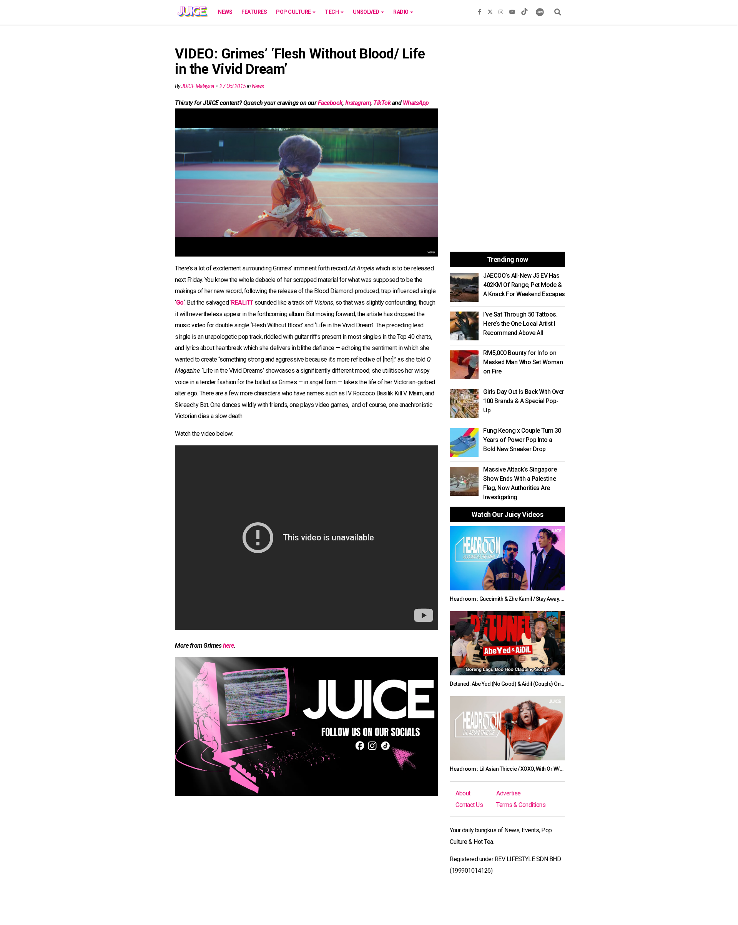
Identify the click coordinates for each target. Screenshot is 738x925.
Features (254, 12)
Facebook (330, 103)
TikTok (382, 103)
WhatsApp (416, 103)
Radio (401, 12)
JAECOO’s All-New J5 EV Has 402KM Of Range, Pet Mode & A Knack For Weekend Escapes (524, 285)
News (225, 12)
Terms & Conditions (520, 804)
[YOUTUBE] (512, 10)
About (462, 793)
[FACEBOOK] (479, 10)
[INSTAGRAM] (501, 10)
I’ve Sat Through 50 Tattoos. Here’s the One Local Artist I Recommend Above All (520, 324)
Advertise (508, 793)
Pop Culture (294, 12)
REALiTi (241, 302)
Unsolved (367, 12)
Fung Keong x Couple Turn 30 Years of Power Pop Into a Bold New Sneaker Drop (522, 440)
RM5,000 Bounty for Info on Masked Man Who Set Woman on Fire (523, 362)
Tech (332, 12)
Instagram (358, 103)
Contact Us (469, 804)
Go (180, 302)
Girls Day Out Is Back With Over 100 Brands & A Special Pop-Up (523, 401)
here (228, 645)
